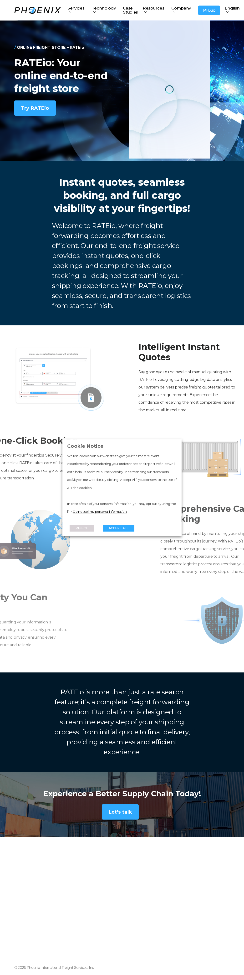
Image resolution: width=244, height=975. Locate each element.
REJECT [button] (82, 528)
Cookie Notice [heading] (85, 446)
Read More (77, 519)
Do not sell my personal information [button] (100, 511)
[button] (35, 108)
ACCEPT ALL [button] (118, 528)
